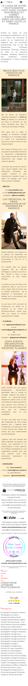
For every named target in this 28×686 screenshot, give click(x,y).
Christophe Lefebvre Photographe (10, 585)
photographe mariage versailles (12, 641)
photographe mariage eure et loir (13, 639)
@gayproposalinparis (18, 337)
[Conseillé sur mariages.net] (4, 580)
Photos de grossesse (8, 672)
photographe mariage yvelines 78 (13, 636)
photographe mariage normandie (13, 632)
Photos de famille (15, 675)
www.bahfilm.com (15, 190)
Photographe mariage (9, 644)
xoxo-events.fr (16, 467)
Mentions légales (19, 624)
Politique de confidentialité (11, 627)
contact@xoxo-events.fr (17, 470)
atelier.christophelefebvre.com (14, 527)
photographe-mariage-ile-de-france (14, 629)
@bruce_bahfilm (18, 195)
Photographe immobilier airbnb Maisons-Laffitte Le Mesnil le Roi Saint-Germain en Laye (14, 665)
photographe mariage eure (11, 634)
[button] (21, 2)
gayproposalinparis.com (16, 325)
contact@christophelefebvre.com (14, 505)
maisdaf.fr (18, 648)
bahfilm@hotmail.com (17, 193)
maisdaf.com (5, 651)
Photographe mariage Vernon (12, 670)
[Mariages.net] (6, 609)
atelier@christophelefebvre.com (14, 530)
